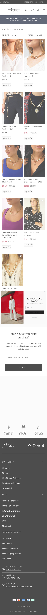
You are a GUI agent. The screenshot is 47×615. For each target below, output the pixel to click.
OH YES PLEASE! (34, 312)
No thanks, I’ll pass (34, 317)
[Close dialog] (45, 291)
